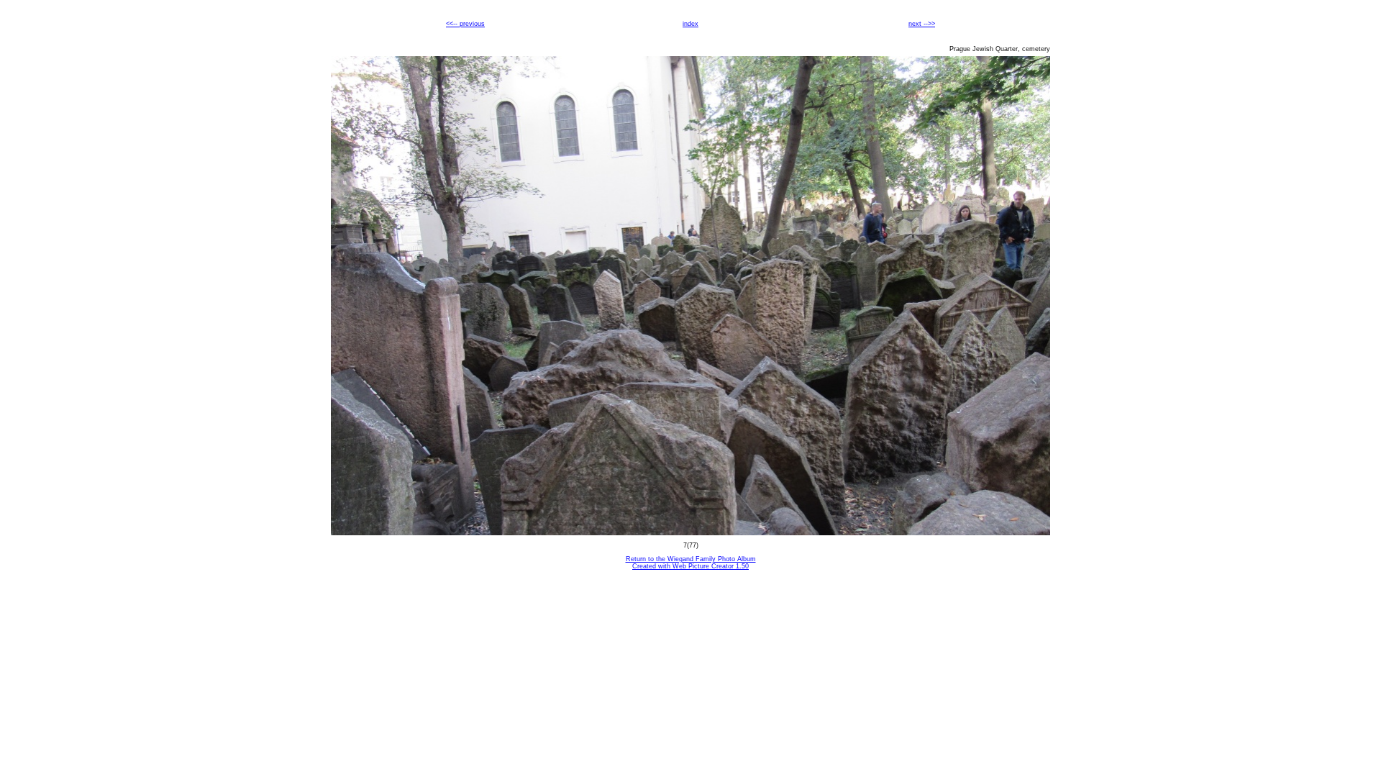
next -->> (921, 23)
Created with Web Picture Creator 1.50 (690, 566)
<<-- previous (465, 23)
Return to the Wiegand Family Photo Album (691, 559)
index (690, 23)
